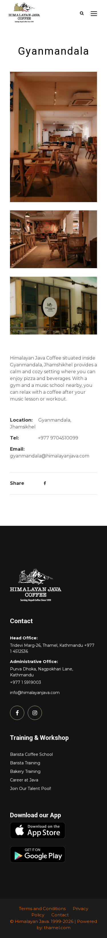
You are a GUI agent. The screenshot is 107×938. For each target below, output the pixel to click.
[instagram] (35, 713)
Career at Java (24, 780)
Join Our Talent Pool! (30, 788)
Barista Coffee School (31, 754)
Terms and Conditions (42, 908)
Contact (60, 915)
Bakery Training (25, 771)
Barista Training (25, 762)
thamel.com (57, 927)
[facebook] (17, 713)
